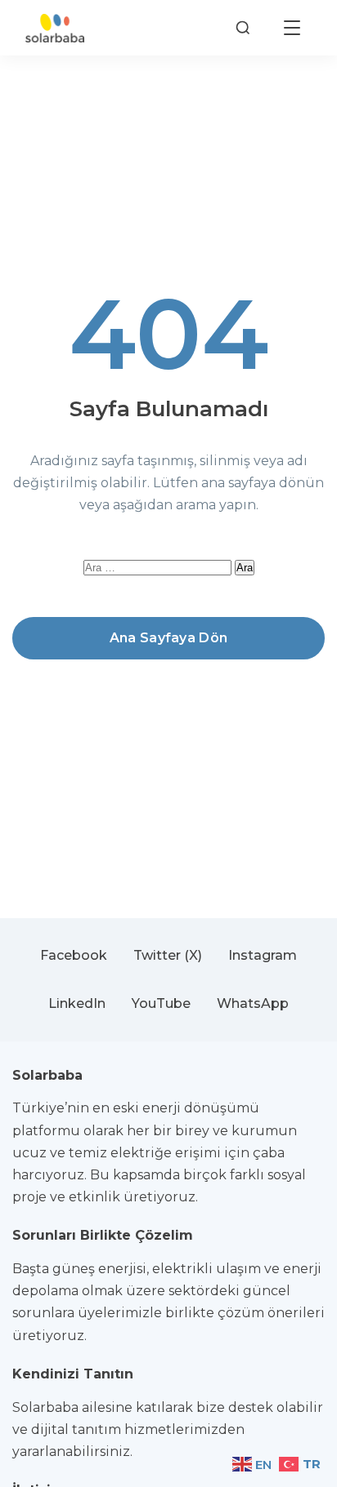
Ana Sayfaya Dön (169, 638)
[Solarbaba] (54, 28)
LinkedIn (77, 1003)
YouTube (161, 1003)
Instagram (262, 955)
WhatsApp (253, 1003)
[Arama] (243, 27)
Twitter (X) (167, 955)
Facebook (73, 955)
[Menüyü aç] (292, 27)
